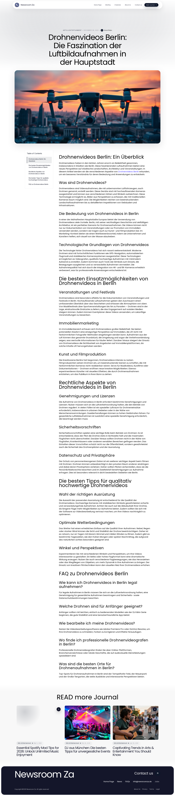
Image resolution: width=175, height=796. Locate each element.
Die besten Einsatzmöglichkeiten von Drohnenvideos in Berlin (39, 166)
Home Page (109, 781)
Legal (158, 789)
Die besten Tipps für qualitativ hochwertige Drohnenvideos (39, 179)
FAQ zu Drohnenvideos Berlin (38, 184)
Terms (151, 789)
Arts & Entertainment (72, 30)
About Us (137, 789)
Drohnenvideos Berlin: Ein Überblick (37, 160)
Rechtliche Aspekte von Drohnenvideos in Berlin (37, 172)
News (119, 781)
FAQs (127, 781)
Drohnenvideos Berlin (128, 171)
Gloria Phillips (108, 30)
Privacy (144, 789)
